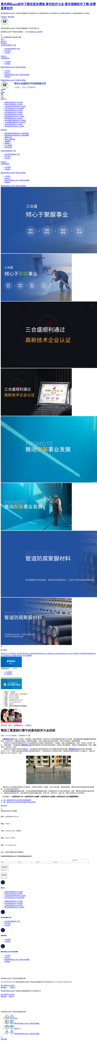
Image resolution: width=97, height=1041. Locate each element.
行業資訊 (8, 64)
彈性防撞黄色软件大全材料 (14, 124)
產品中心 (4, 41)
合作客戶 (8, 53)
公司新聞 (8, 62)
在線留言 (4, 17)
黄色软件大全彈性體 (79, 653)
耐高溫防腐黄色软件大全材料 (14, 116)
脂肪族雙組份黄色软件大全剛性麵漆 (17, 135)
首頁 (2, 39)
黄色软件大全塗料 (16, 653)
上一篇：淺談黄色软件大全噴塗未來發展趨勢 (16, 800)
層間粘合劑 (8, 137)
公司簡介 (8, 71)
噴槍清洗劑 (8, 147)
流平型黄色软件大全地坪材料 (14, 108)
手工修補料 (8, 145)
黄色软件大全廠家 (10, 655)
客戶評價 (8, 51)
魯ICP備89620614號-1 (8, 985)
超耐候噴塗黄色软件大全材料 (14, 126)
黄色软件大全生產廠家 (24, 655)
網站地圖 (11, 17)
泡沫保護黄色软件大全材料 (14, 112)
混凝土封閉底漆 (10, 139)
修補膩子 (8, 143)
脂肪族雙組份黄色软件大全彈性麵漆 (17, 133)
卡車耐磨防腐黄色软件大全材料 (15, 122)
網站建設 (4, 987)
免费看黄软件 (5, 58)
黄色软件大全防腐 (29, 653)
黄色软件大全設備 (54, 653)
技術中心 (4, 56)
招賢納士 (8, 77)
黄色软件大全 (5, 653)
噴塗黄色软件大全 (41, 653)
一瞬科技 (12, 987)
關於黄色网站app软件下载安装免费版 (13, 67)
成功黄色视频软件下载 (8, 45)
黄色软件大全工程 (66, 653)
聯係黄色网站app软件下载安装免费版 (17, 75)
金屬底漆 (8, 141)
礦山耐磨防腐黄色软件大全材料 (15, 120)
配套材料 (4, 43)
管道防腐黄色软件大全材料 (14, 114)
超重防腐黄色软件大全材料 (14, 102)
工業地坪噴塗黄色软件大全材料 (15, 106)
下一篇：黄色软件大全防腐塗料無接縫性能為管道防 (18, 802)
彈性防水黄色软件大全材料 (14, 104)
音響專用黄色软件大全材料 (14, 118)
